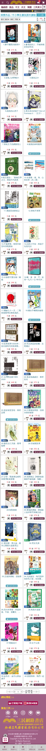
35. (11, 612)
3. (11, 77)
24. (34, 411)
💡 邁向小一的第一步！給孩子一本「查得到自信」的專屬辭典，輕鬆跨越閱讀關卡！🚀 (34, 11)
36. (34, 609)
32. (34, 543)
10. (34, 178)
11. (12, 210)
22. (34, 378)
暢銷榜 (4, 7)
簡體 (29, 7)
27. (11, 477)
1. (11, 44)
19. (11, 347)
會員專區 (41, 749)
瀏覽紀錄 (32, 749)
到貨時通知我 (35, 154)
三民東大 (37, 7)
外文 (23, 7)
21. (9, 378)
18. (34, 310)
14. (34, 245)
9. (11, 178)
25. (11, 444)
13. (11, 245)
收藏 (23, 749)
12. (34, 210)
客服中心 (14, 749)
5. (11, 111)
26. (34, 443)
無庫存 (27, 53)
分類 (42, 15)
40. (34, 676)
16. (34, 279)
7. (11, 144)
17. (11, 312)
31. (11, 544)
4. (34, 77)
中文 (17, 7)
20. (34, 344)
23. (11, 411)
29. (12, 509)
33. (11, 576)
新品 (11, 7)
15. (11, 278)
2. (34, 45)
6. (34, 113)
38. (34, 642)
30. (34, 513)
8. (34, 144)
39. (11, 677)
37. (11, 642)
